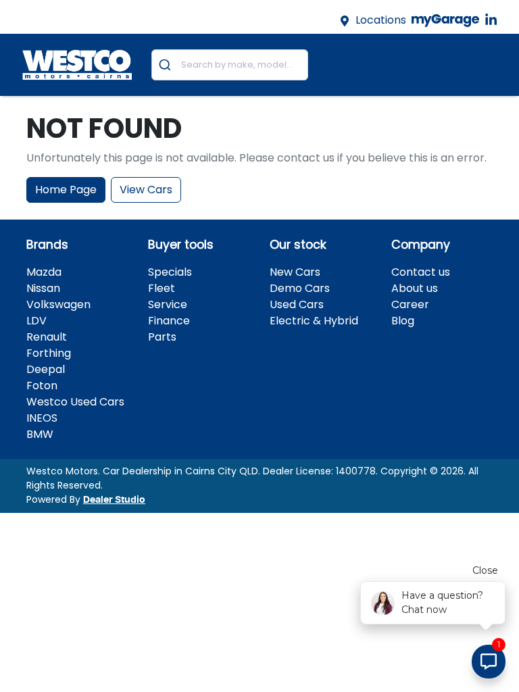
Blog (402, 320)
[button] (485, 64)
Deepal (45, 369)
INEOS (41, 418)
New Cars (295, 272)
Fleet (161, 288)
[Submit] (166, 65)
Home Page (66, 189)
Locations (380, 20)
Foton (41, 385)
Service (167, 304)
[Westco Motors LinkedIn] (494, 20)
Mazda (43, 272)
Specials (170, 272)
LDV (36, 320)
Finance (169, 320)
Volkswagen (58, 304)
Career (410, 304)
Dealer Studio (114, 500)
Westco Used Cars (75, 402)
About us (414, 288)
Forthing (48, 353)
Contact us (420, 272)
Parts (162, 337)
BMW (39, 434)
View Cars (146, 189)
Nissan (43, 288)
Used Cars (297, 304)
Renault (46, 337)
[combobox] (229, 64)
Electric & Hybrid (314, 320)
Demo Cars (300, 288)
